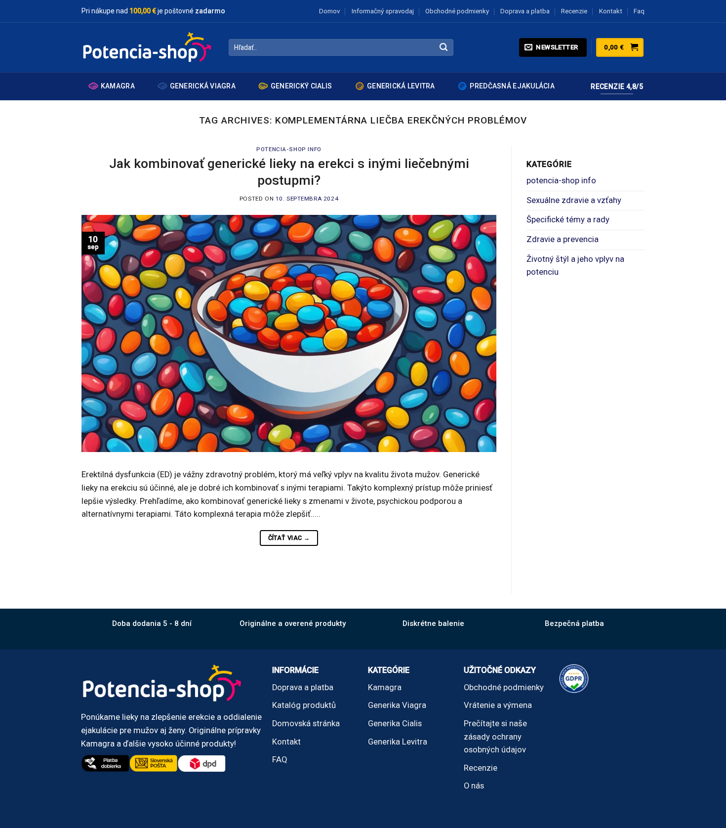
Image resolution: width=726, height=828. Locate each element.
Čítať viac (289, 537)
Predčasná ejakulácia (512, 86)
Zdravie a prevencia (562, 239)
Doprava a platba (525, 11)
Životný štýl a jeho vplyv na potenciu (575, 265)
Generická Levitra (401, 86)
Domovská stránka (306, 723)
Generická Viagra (203, 86)
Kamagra (118, 86)
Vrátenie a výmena (498, 705)
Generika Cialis (395, 723)
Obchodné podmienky (457, 11)
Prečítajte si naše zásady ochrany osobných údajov (495, 736)
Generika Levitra (397, 741)
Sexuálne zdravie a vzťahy (573, 200)
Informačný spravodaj (383, 11)
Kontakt (610, 11)
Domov (329, 11)
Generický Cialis (301, 86)
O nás (474, 785)
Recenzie (574, 11)
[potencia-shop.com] (147, 47)
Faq (639, 11)
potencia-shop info (288, 149)
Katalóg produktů (304, 705)
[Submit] (443, 47)
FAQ (279, 759)
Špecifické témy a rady (567, 219)
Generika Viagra (397, 705)
